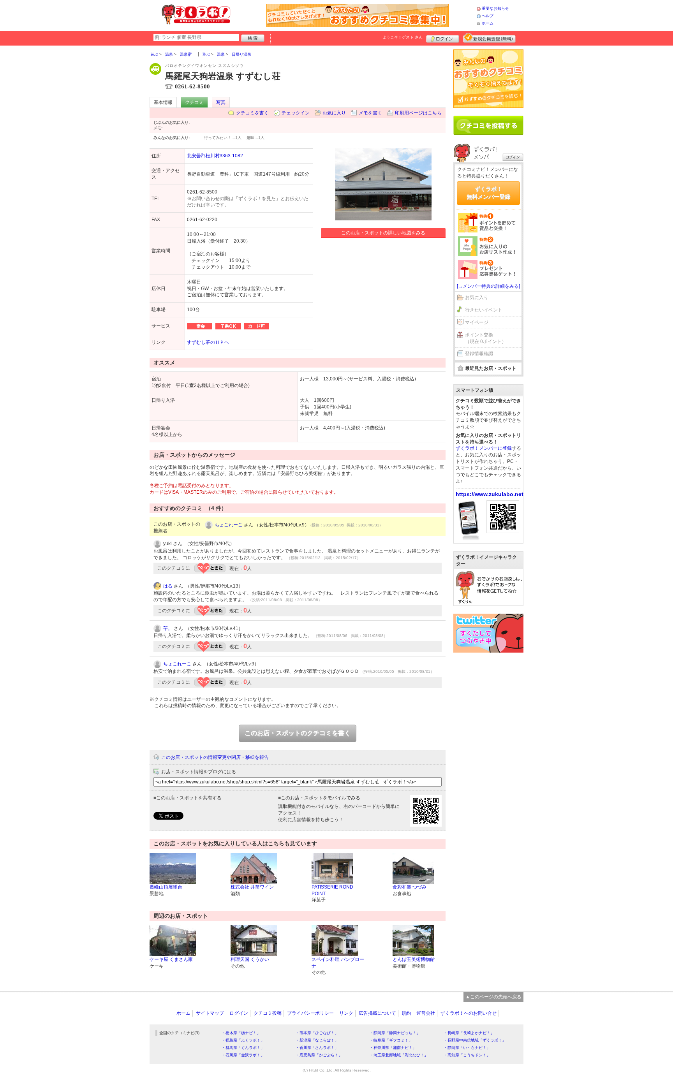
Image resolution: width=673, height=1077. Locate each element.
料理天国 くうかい (250, 959)
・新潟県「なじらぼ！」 (317, 1040)
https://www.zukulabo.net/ (490, 494)
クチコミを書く (252, 113)
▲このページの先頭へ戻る (493, 997)
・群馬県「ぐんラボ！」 (243, 1047)
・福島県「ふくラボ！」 (243, 1040)
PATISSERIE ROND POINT (332, 890)
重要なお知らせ (495, 8)
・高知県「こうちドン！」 (467, 1055)
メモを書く (370, 113)
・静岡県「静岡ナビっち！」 (395, 1033)
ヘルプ (487, 16)
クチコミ (194, 102)
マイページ (476, 322)
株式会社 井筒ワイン (252, 887)
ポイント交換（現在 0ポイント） (485, 338)
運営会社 (425, 1013)
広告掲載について (377, 1013)
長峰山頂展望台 (166, 887)
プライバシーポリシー (310, 1013)
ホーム (487, 23)
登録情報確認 (479, 353)
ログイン (442, 38)
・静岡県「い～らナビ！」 (467, 1047)
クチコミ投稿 (268, 1013)
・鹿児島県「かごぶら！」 (319, 1055)
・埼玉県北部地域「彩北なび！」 (399, 1055)
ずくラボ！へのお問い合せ (468, 1013)
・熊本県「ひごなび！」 (317, 1033)
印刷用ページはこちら (418, 113)
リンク (346, 1013)
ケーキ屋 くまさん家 (171, 959)
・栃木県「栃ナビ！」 (241, 1033)
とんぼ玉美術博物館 (414, 959)
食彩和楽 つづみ (409, 887)
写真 (221, 102)
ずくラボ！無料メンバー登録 (488, 193)
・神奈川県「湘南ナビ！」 (393, 1047)
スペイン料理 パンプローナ (338, 963)
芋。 (168, 628)
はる (168, 586)
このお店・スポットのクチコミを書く (298, 733)
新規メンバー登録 (489, 38)
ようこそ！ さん (402, 37)
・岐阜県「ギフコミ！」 (391, 1040)
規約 (406, 1013)
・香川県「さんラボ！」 (317, 1047)
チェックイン (296, 113)
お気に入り (334, 113)
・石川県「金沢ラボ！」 (243, 1055)
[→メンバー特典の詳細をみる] (488, 286)
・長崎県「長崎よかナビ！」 (469, 1033)
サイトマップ (210, 1013)
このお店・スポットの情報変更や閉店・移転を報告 (215, 757)
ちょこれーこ (229, 525)
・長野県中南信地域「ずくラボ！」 (475, 1040)
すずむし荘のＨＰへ (208, 342)
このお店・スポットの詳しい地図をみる (383, 233)
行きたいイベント (483, 310)
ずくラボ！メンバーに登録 (484, 448)
